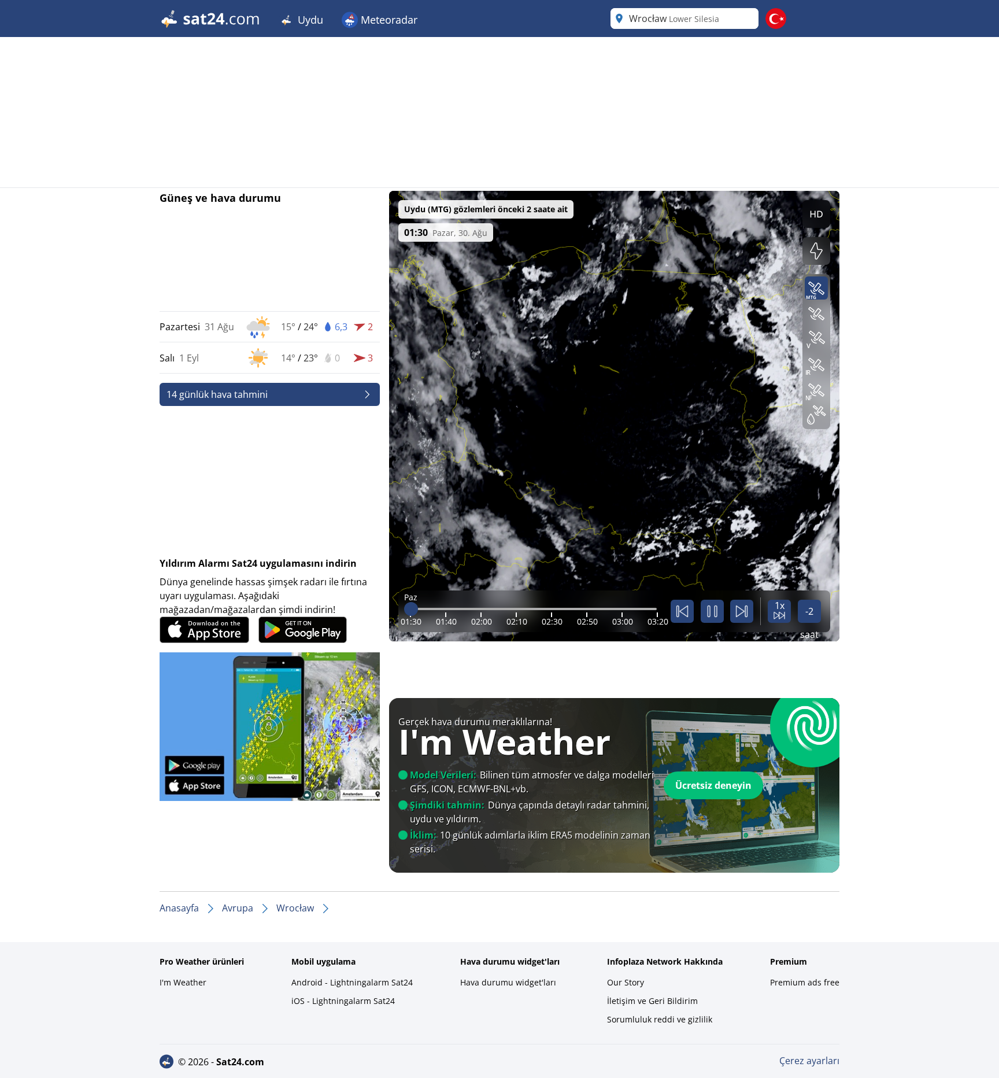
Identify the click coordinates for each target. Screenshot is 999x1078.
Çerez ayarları (809, 1060)
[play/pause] (712, 611)
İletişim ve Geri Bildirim (652, 1000)
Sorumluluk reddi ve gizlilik (659, 1019)
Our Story (625, 982)
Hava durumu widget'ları (508, 982)
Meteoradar (387, 20)
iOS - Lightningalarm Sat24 (343, 1000)
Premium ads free (804, 982)
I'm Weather (183, 982)
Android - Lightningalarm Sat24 (352, 982)
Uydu (309, 20)
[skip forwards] (741, 611)
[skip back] (682, 611)
